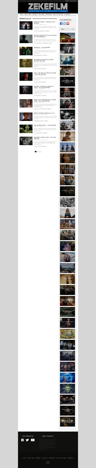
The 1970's (40, 68)
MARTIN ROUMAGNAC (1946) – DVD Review (67, 48)
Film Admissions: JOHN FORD (67, 201)
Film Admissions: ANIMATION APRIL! (67, 333)
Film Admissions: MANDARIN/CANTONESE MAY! (67, 267)
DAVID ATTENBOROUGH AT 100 (67, 322)
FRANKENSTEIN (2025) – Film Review (67, 410)
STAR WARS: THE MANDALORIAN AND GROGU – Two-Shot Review (67, 300)
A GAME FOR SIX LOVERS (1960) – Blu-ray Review (67, 81)
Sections (41, 14)
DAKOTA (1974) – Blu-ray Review (67, 256)
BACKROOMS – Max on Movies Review (67, 278)
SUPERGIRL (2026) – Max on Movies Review (67, 212)
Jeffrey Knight (37, 114)
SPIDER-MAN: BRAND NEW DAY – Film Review (68, 103)
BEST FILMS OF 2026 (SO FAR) (67, 169)
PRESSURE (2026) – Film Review (67, 289)
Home (21, 14)
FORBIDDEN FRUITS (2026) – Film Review (67, 366)
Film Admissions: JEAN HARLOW (67, 125)
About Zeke (28, 14)
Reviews (35, 14)
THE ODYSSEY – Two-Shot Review (67, 147)
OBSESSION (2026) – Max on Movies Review (67, 311)
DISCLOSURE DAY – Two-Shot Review (67, 245)
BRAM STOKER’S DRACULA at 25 (44, 113)
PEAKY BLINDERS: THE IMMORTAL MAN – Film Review (67, 355)
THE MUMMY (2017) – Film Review (45, 125)
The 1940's (40, 146)
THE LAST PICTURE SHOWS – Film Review (67, 37)
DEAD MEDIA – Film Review (67, 91)
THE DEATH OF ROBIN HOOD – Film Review (67, 234)
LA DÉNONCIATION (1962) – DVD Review (67, 114)
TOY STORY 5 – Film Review (67, 223)
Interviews (49, 14)
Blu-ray (35, 68)
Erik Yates (36, 126)
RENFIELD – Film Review (42, 47)
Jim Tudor (36, 24)
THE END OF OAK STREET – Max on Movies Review (67, 59)
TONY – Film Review (67, 69)
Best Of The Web (58, 14)
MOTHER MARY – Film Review (67, 377)
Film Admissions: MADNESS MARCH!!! (67, 388)
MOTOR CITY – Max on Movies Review (67, 136)
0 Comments (44, 68)
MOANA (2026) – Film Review (67, 158)
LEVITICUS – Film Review (67, 190)
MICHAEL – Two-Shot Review (67, 344)
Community (67, 14)
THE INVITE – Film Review (67, 179)
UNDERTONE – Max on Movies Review (67, 421)
